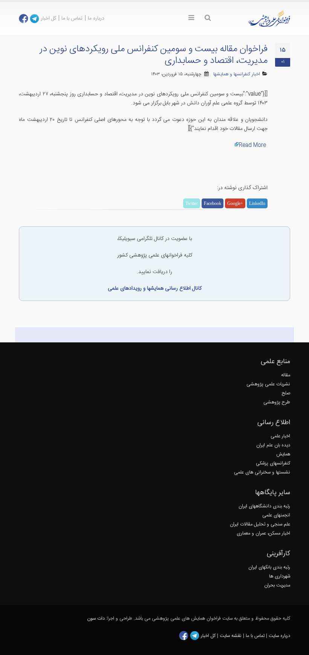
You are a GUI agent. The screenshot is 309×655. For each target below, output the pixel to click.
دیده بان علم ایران (273, 445)
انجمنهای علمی (276, 515)
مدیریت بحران (277, 585)
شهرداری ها (279, 576)
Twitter (191, 203)
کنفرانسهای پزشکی (273, 463)
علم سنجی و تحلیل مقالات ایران (260, 524)
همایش (283, 454)
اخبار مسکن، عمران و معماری (263, 533)
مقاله (285, 375)
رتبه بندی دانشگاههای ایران (264, 506)
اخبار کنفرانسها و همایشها (236, 74)
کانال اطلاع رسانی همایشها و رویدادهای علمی (155, 288)
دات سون (96, 619)
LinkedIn (257, 203)
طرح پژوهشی (276, 402)
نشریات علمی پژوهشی (268, 384)
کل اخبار (48, 18)
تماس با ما (72, 18)
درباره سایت (279, 636)
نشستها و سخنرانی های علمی (262, 472)
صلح (286, 393)
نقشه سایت (231, 636)
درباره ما (96, 18)
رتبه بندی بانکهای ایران (269, 567)
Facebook (212, 203)
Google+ (235, 203)
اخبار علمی (280, 436)
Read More (252, 145)
